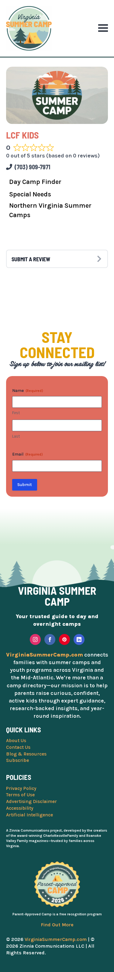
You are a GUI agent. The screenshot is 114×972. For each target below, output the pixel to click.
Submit (24, 484)
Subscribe (17, 760)
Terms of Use (20, 795)
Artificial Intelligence (29, 815)
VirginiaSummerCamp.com (56, 939)
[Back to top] (103, 961)
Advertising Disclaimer (31, 801)
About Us (16, 740)
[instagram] (35, 639)
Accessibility (19, 808)
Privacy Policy (21, 788)
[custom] (64, 639)
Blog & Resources (26, 754)
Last (16, 436)
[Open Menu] (103, 28)
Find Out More (57, 925)
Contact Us (18, 747)
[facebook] (49, 639)
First (16, 412)
